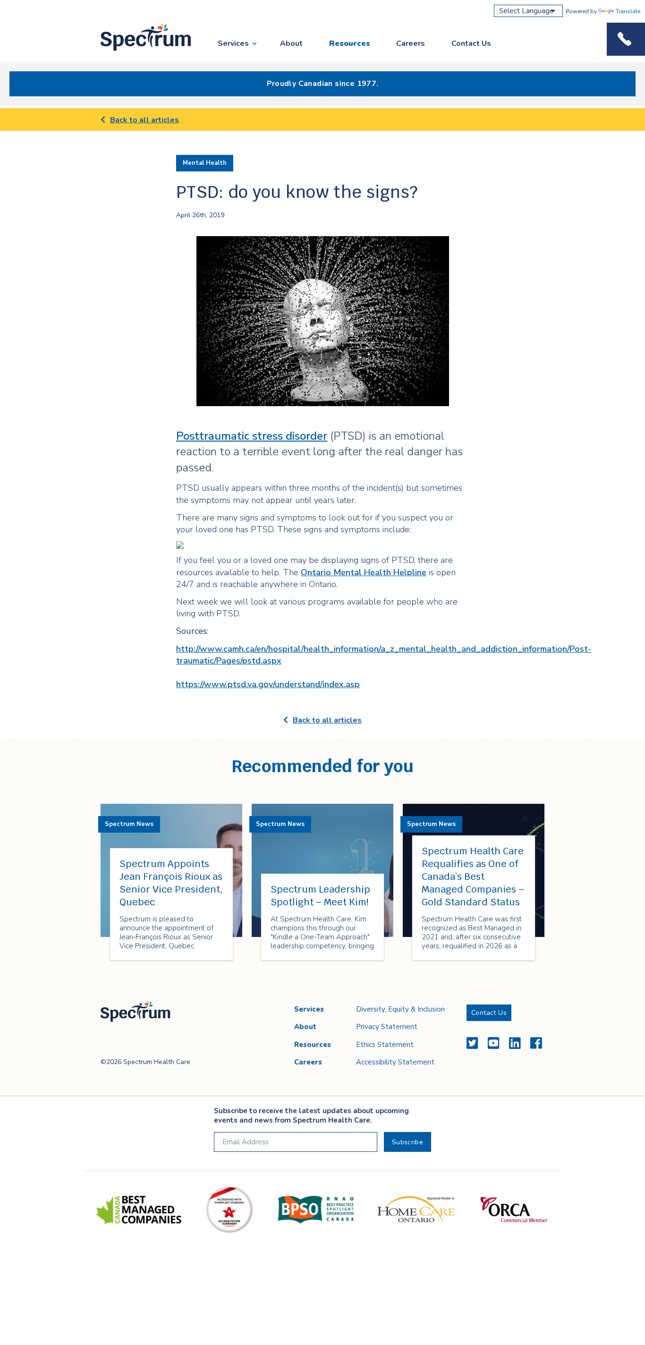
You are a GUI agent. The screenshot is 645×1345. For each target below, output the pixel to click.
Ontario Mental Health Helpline (363, 572)
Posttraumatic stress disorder (251, 435)
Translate (628, 11)
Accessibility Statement (395, 1062)
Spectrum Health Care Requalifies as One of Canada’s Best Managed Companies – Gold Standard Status (473, 876)
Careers (410, 43)
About (291, 43)
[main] (322, 547)
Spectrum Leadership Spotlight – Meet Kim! (320, 895)
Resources (349, 43)
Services (233, 43)
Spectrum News (129, 824)
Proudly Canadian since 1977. (323, 83)
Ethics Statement (385, 1044)
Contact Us (471, 43)
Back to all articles (144, 120)
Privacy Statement (386, 1026)
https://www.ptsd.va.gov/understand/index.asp (268, 684)
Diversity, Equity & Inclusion (400, 1009)
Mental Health (205, 163)
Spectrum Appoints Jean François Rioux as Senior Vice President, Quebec (171, 883)
